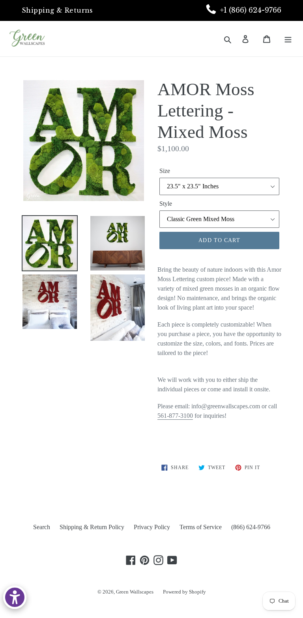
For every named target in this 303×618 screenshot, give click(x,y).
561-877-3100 (175, 415)
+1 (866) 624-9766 (250, 10)
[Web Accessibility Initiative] (15, 597)
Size (164, 170)
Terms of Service (201, 527)
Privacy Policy (152, 527)
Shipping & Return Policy (92, 527)
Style (165, 203)
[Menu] (288, 38)
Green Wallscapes (134, 592)
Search (41, 527)
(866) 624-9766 (250, 527)
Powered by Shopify (184, 592)
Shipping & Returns (57, 10)
